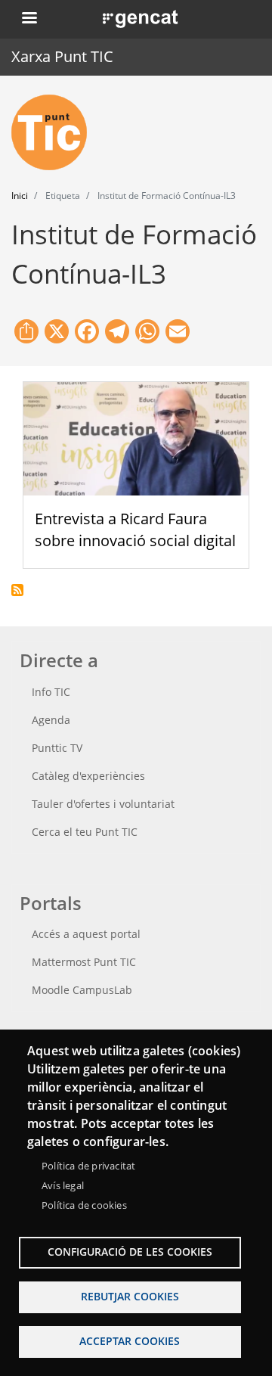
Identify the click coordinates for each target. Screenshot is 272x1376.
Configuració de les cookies (130, 1251)
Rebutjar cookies (130, 1296)
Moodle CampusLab (82, 990)
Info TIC (51, 692)
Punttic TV (57, 748)
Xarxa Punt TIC (62, 56)
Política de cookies (84, 1205)
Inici (19, 195)
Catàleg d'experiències (88, 776)
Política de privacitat (88, 1166)
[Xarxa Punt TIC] (55, 132)
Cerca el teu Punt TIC (85, 832)
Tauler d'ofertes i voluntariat (103, 804)
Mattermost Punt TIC (84, 962)
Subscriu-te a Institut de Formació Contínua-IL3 (17, 590)
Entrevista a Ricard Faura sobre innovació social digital (135, 529)
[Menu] (28, 19)
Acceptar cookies (129, 1341)
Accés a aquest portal (86, 934)
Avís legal (63, 1185)
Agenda (51, 720)
